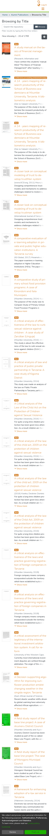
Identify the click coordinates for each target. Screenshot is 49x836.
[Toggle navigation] (43, 8)
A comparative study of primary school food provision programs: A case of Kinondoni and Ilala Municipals (30, 287)
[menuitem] (38, 4)
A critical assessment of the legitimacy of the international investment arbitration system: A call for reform (30, 643)
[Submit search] (38, 1)
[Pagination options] (44, 36)
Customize (6, 827)
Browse (41, 26)
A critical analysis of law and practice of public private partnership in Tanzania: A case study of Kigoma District (30, 369)
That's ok (35, 832)
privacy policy (33, 823)
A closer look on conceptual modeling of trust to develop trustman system (30, 208)
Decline (13, 832)
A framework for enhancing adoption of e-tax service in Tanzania (30, 793)
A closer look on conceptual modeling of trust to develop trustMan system (30, 175)
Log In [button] (44, 4)
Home (5, 14)
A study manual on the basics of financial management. (30, 51)
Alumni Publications (20, 14)
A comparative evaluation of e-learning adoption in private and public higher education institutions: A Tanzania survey (30, 246)
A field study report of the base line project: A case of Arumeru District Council (29, 722)
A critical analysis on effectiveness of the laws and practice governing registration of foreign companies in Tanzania (30, 560)
